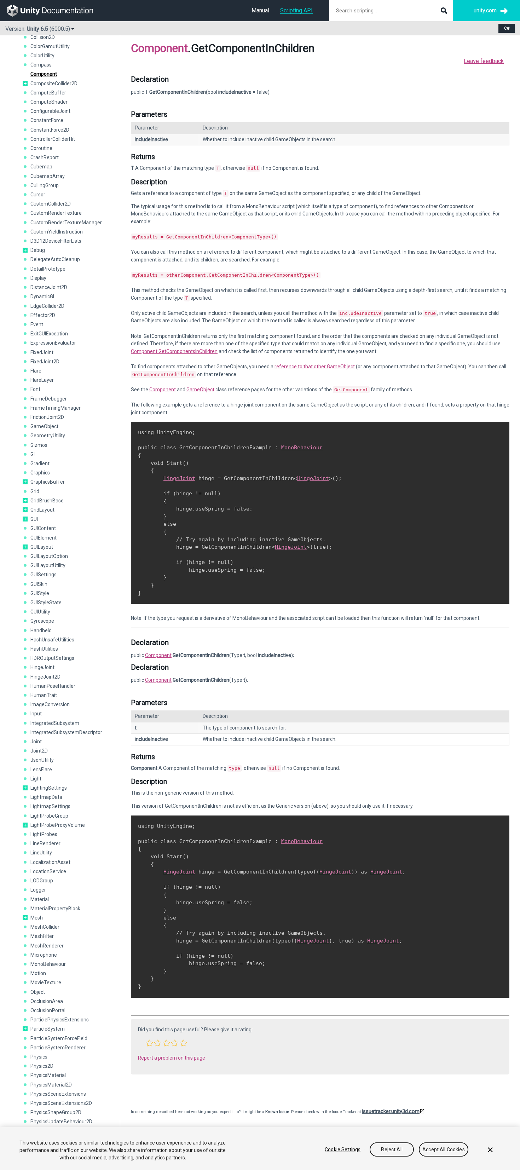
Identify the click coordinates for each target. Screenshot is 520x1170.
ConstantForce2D (49, 130)
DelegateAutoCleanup (55, 259)
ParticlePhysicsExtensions (59, 1019)
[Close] (490, 1150)
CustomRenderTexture (56, 213)
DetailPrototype (47, 269)
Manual (260, 10)
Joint (36, 741)
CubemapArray (47, 176)
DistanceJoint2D (48, 287)
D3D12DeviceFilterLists (55, 241)
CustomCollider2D (50, 204)
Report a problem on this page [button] (171, 1058)
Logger (38, 890)
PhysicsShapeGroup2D (55, 1112)
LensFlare (41, 769)
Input (36, 713)
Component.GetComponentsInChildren (174, 351)
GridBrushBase (47, 500)
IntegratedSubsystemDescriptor (66, 732)
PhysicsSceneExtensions (58, 1094)
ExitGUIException (49, 333)
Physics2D (41, 1066)
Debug (37, 250)
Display (38, 278)
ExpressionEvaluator (53, 343)
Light (35, 779)
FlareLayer (42, 380)
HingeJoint (42, 667)
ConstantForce (46, 120)
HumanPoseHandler (52, 686)
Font (35, 389)
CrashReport (44, 157)
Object (37, 992)
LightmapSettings (50, 806)
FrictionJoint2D (47, 417)
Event (36, 324)
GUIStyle (39, 593)
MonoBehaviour (48, 964)
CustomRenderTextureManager (66, 222)
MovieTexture (45, 982)
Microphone (43, 955)
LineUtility (41, 852)
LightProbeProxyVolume (57, 825)
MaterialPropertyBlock (55, 908)
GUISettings (43, 574)
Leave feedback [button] (484, 61)
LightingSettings (48, 788)
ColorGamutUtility (50, 46)
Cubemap (41, 166)
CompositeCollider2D (53, 83)
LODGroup (41, 880)
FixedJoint (41, 352)
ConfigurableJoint (50, 111)
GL (33, 454)
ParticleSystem (47, 1029)
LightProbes (43, 834)
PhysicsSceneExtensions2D (61, 1103)
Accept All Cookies (443, 1149)
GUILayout (41, 547)
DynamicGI (42, 296)
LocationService (48, 871)
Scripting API (296, 10)
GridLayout (42, 510)
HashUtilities (44, 649)
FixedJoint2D (44, 361)
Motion (38, 973)
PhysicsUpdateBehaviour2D (61, 1121)
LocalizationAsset (50, 862)
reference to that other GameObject (315, 366)
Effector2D (42, 315)
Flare (35, 371)
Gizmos (38, 445)
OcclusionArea (46, 1001)
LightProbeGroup (49, 816)
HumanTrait (43, 695)
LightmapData (46, 797)
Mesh (36, 918)
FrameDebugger (48, 399)
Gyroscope (42, 621)
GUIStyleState (46, 602)
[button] (25, 83)
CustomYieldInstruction (56, 232)
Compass (41, 65)
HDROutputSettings (52, 658)
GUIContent (43, 528)
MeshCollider (44, 927)
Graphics (40, 473)
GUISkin (38, 584)
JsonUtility (42, 760)
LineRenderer (45, 843)
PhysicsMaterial (48, 1075)
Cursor (37, 194)
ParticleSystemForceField (58, 1038)
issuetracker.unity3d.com (391, 1111)
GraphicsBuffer (47, 482)
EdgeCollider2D (47, 306)
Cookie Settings (342, 1149)
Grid (34, 491)
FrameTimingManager (55, 408)
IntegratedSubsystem (54, 723)
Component (43, 74)
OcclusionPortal (47, 1010)
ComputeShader (49, 102)
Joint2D (39, 751)
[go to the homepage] (55, 11)
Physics (38, 1057)
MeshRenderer (47, 946)
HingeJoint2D (45, 677)
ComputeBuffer (48, 93)
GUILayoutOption (49, 556)
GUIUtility (40, 612)
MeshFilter (42, 936)
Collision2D (42, 37)
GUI (34, 519)
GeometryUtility (47, 435)
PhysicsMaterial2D (51, 1085)
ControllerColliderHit (52, 139)
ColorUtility (42, 55)
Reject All (391, 1149)
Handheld (41, 630)
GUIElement (43, 538)
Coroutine (41, 148)
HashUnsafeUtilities (52, 639)
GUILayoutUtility (47, 565)
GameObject (44, 426)
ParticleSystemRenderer (58, 1047)
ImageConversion (50, 704)
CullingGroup (44, 185)
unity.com (485, 10)
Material (39, 899)
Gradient (40, 463)
